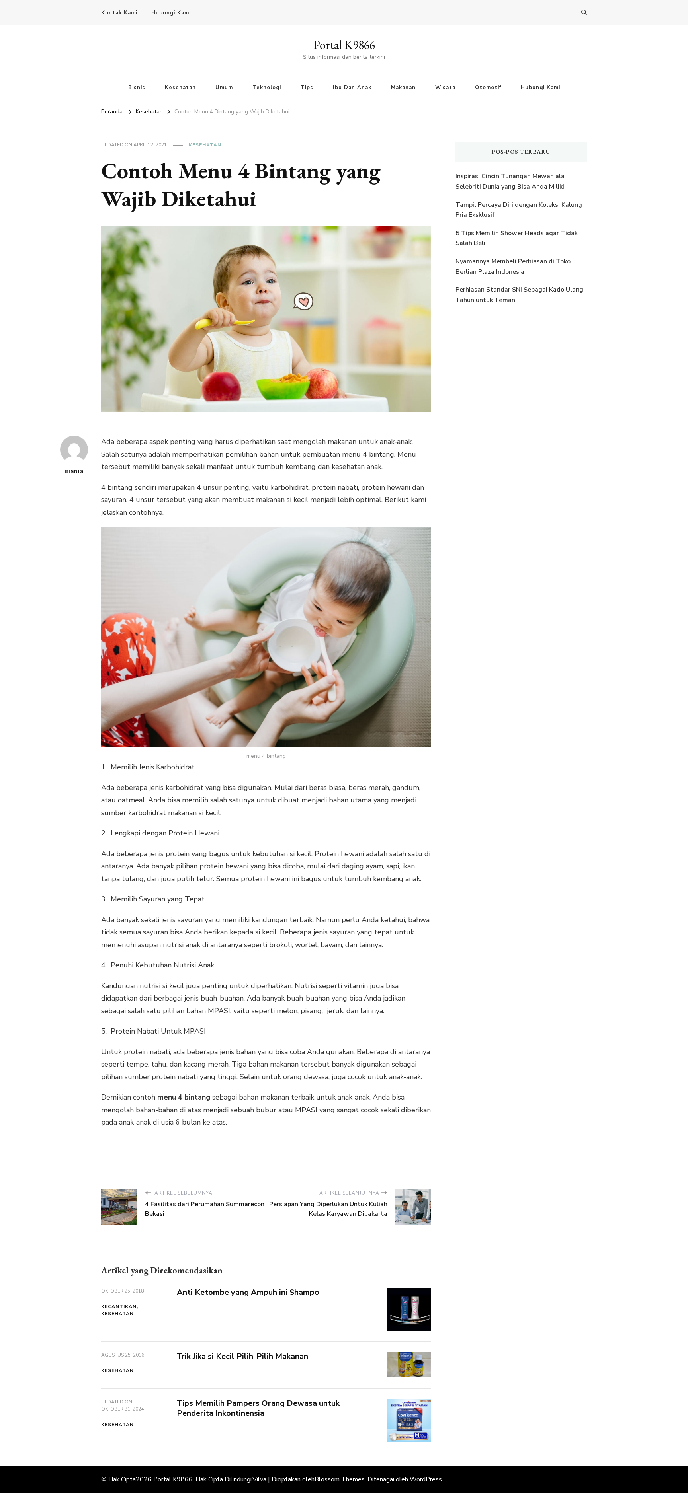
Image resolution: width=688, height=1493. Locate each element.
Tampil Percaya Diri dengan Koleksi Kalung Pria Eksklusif (518, 210)
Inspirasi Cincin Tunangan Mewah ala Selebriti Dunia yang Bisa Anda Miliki (510, 181)
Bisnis (136, 87)
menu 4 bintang (368, 454)
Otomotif (488, 87)
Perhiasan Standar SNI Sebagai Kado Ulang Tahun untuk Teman (519, 294)
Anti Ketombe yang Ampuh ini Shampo (248, 1292)
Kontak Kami (119, 12)
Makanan (403, 87)
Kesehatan (180, 87)
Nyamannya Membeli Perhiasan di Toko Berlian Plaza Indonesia (513, 266)
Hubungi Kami (171, 12)
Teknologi (266, 87)
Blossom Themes (340, 1479)
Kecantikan (119, 1306)
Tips (307, 87)
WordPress (426, 1479)
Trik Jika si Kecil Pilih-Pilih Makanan (242, 1356)
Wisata (445, 87)
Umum (224, 87)
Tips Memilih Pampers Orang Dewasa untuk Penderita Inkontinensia (258, 1408)
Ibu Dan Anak (352, 87)
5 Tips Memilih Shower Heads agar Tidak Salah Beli (516, 238)
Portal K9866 (344, 45)
